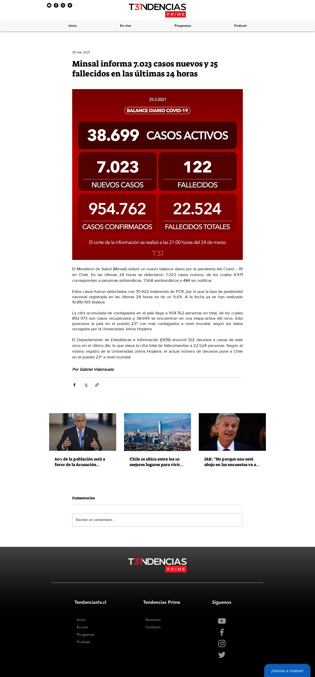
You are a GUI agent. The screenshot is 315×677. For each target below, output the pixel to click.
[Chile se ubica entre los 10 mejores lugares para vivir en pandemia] (157, 432)
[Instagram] (63, 5)
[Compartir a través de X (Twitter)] (85, 385)
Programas (85, 634)
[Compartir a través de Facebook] (74, 385)
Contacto (153, 627)
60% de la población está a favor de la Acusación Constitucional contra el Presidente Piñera (80, 461)
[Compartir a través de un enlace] (97, 385)
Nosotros (153, 619)
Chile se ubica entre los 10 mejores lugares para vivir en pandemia (155, 461)
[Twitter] (70, 5)
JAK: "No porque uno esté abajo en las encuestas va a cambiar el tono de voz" (230, 461)
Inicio (81, 619)
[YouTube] (49, 5)
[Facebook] (56, 5)
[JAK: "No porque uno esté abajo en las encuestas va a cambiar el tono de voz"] (232, 432)
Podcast (83, 642)
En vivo (82, 627)
